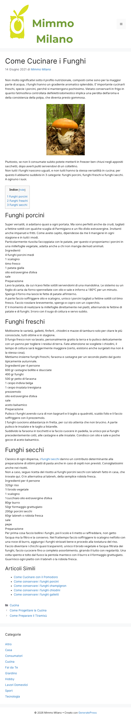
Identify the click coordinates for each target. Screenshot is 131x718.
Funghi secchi (17, 205)
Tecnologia (12, 696)
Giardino (11, 673)
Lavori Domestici (16, 685)
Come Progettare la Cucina (28, 610)
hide (22, 189)
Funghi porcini (17, 196)
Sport (9, 690)
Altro (8, 644)
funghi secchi (50, 459)
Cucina (14, 605)
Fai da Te (11, 667)
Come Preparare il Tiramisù (28, 615)
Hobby (9, 679)
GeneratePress (87, 712)
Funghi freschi (17, 200)
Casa (8, 650)
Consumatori (14, 656)
